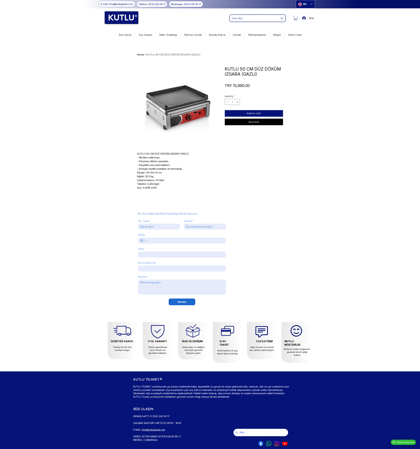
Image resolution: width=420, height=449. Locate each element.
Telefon (141, 235)
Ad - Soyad (143, 221)
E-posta (188, 221)
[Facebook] (261, 443)
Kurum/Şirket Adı (147, 262)
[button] (295, 18)
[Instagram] (277, 443)
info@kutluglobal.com (153, 429)
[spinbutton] (232, 102)
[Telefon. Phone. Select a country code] (143, 241)
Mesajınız (142, 276)
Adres (141, 248)
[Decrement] (227, 102)
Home (140, 54)
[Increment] (238, 102)
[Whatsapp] (269, 443)
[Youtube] (285, 443)
